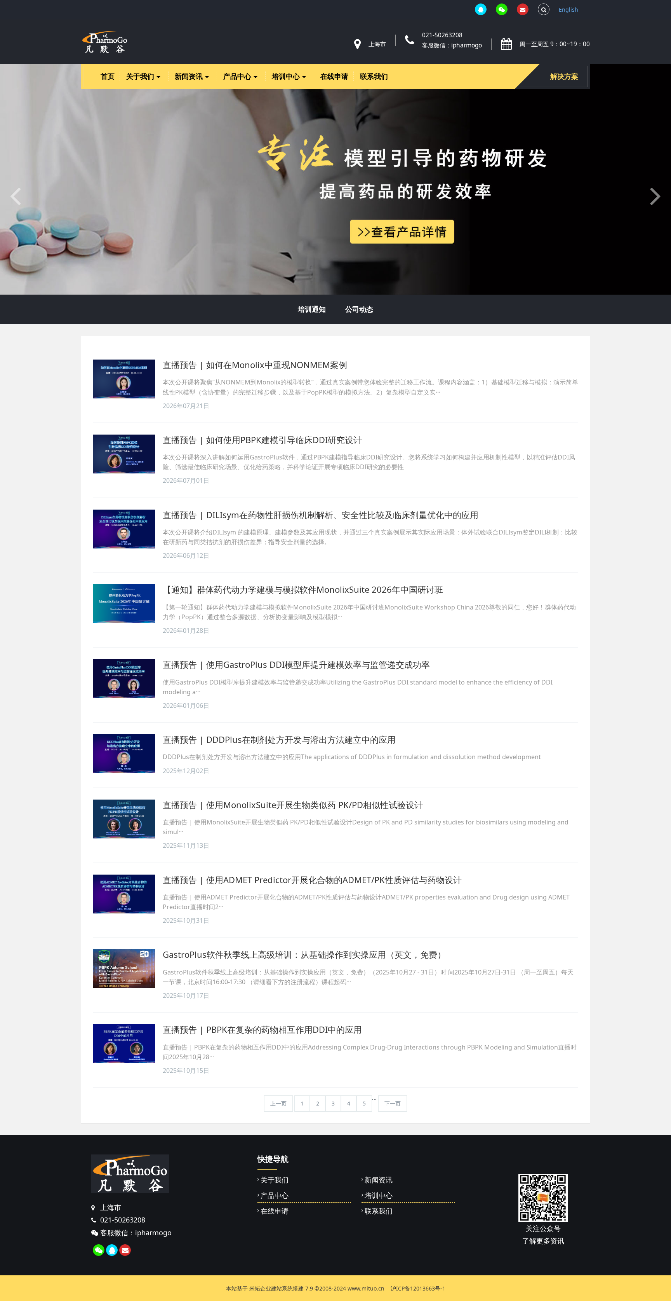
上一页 (278, 1103)
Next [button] (667, 1276)
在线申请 (334, 76)
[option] (335, 179)
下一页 (392, 1103)
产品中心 (238, 76)
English (568, 9)
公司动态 (359, 309)
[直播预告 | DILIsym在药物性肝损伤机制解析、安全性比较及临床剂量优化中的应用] (124, 529)
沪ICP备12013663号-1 (418, 1288)
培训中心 (287, 76)
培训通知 (312, 309)
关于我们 (141, 76)
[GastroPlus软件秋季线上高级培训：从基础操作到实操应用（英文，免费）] (124, 968)
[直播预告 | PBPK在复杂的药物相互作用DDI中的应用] (124, 1043)
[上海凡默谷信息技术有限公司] (104, 42)
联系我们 (374, 76)
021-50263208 (442, 35)
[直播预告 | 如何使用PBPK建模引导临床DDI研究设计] (124, 454)
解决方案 (564, 76)
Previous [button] (4, 1276)
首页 (108, 76)
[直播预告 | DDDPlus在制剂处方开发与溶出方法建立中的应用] (124, 753)
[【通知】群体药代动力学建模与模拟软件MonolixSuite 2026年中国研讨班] (124, 603)
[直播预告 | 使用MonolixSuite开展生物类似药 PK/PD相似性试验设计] (124, 819)
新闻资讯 (190, 76)
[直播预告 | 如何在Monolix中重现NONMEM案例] (124, 379)
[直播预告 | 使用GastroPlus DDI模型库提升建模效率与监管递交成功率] (124, 678)
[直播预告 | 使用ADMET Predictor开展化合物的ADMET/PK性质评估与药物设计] (124, 894)
